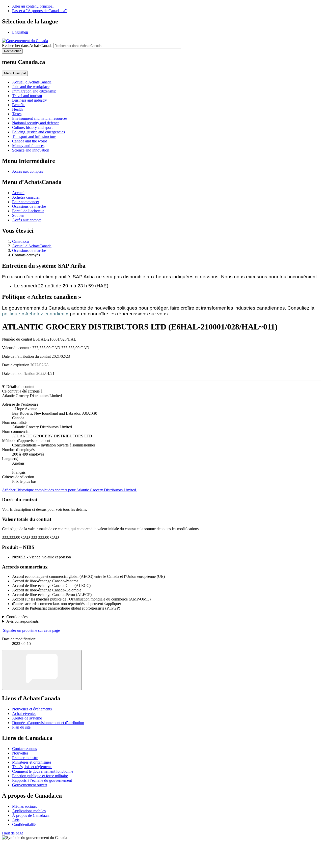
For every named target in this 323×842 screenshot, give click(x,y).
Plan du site (21, 727)
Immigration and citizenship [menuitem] (34, 91)
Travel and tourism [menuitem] (27, 96)
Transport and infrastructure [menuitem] (34, 136)
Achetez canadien (26, 197)
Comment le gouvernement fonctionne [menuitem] (42, 771)
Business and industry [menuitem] (29, 100)
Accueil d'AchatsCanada (31, 246)
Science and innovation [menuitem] (30, 150)
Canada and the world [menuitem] (29, 141)
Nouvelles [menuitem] (20, 753)
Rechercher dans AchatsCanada (27, 45)
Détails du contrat (20, 386)
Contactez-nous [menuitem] (24, 748)
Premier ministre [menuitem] (25, 758)
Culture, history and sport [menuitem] (32, 127)
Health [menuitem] (17, 109)
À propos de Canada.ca (30, 815)
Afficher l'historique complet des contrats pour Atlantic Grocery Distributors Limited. (69, 490)
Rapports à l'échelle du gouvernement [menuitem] (42, 780)
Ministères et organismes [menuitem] (31, 762)
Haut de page (12, 833)
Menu (15, 73)
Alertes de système (27, 718)
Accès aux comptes (27, 171)
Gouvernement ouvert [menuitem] (29, 785)
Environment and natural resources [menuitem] (39, 118)
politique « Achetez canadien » (35, 313)
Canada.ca (20, 241)
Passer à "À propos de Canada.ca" (39, 11)
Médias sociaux (24, 806)
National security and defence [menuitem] (35, 123)
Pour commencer (25, 202)
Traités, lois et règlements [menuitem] (32, 767)
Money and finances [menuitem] (28, 145)
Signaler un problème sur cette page (31, 630)
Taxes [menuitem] (16, 114)
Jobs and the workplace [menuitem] (30, 86)
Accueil (18, 193)
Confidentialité (24, 824)
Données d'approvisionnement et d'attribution (48, 722)
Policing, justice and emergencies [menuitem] (38, 132)
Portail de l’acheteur (28, 211)
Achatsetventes (24, 713)
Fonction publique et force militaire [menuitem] (40, 776)
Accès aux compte (26, 220)
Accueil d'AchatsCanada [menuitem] (31, 82)
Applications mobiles (29, 811)
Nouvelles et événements (32, 709)
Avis (15, 820)
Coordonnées (17, 617)
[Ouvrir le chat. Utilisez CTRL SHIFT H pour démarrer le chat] (42, 670)
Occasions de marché (29, 206)
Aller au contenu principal (32, 6)
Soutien (18, 215)
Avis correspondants (22, 621)
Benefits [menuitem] (18, 105)
